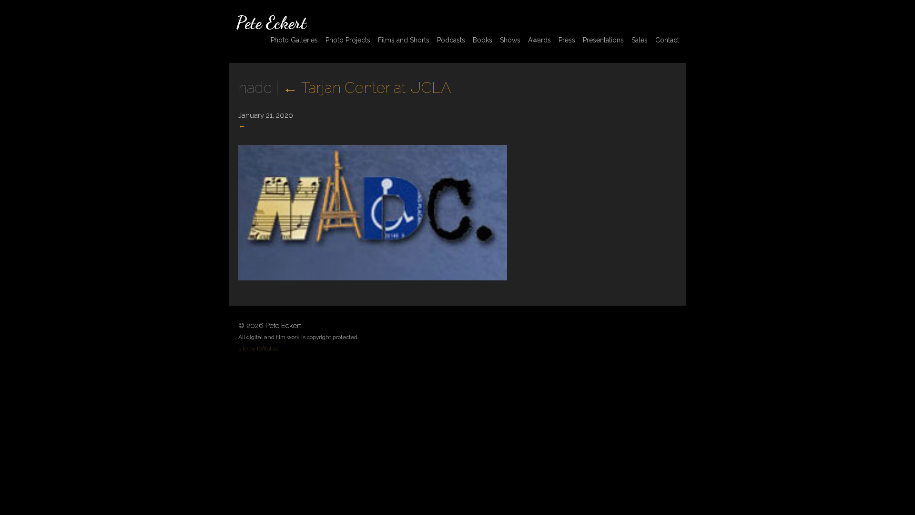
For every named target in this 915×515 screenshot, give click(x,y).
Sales (639, 40)
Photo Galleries (294, 40)
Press (567, 40)
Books (482, 40)
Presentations (603, 40)
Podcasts (451, 40)
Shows (510, 40)
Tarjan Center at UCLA (367, 87)
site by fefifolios (258, 348)
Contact (667, 40)
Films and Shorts (403, 40)
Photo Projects (347, 40)
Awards (539, 40)
